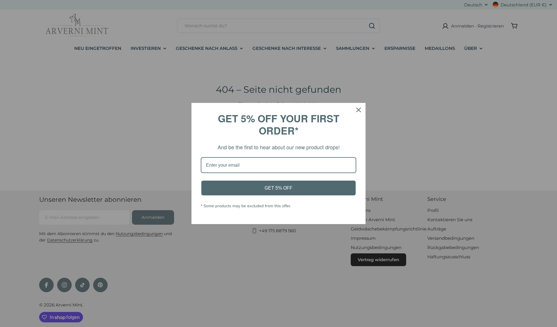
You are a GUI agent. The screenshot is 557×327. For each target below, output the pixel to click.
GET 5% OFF (278, 188)
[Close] (359, 110)
